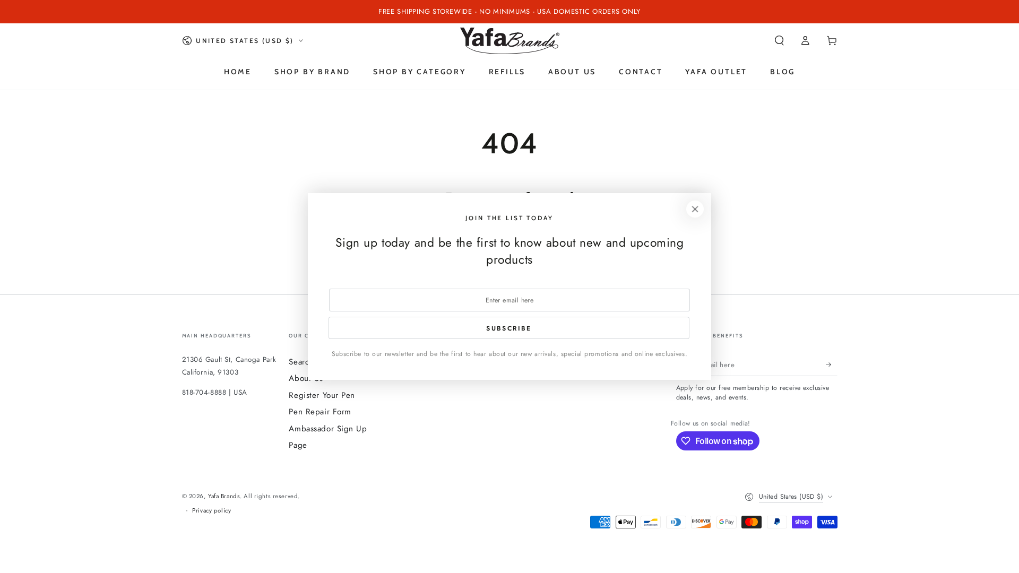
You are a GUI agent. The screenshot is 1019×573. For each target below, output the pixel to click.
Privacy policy (211, 510)
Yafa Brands (224, 496)
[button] (779, 41)
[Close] (695, 209)
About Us (306, 378)
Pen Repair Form (320, 412)
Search (301, 362)
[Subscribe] (831, 364)
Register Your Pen (322, 395)
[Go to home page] (510, 41)
